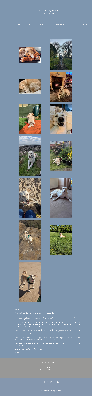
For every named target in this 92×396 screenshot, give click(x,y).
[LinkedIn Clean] (58, 382)
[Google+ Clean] (51, 382)
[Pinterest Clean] (54, 382)
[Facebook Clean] (44, 382)
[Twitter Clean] (48, 382)
